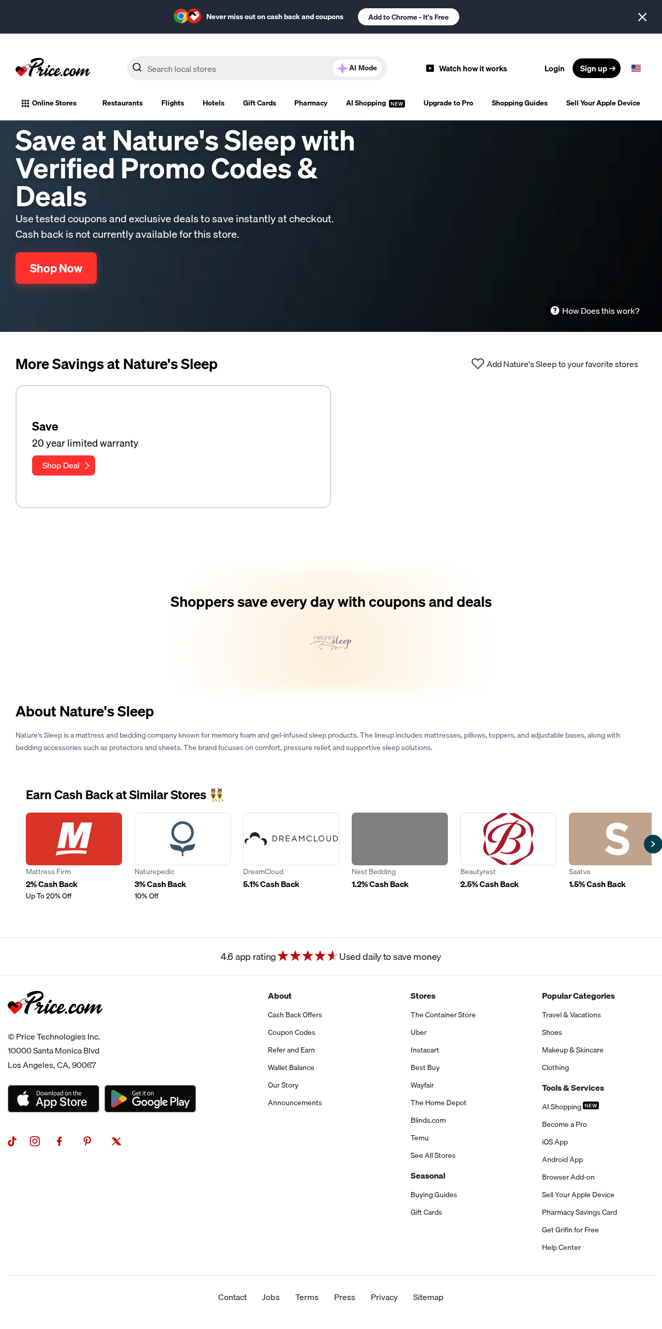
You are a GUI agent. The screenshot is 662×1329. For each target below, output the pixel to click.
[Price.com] (55, 1025)
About (280, 995)
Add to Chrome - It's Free (408, 17)
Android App (562, 1159)
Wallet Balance (291, 1067)
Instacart (425, 1050)
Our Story (283, 1085)
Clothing (555, 1067)
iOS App (555, 1142)
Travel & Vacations (571, 1014)
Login (555, 68)
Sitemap (428, 1297)
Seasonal (428, 1175)
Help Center (561, 1247)
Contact (232, 1297)
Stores (423, 995)
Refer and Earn (291, 1050)
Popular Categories (578, 995)
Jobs (271, 1297)
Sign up (593, 68)
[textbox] (636, 68)
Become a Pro (564, 1124)
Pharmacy (310, 103)
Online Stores (54, 103)
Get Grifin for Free (570, 1229)
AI (363, 67)
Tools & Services (573, 1087)
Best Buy (425, 1067)
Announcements (295, 1102)
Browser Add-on (568, 1177)
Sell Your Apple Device (603, 103)
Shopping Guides (520, 103)
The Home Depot (439, 1102)
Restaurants (122, 103)
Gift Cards (259, 103)
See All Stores (433, 1155)
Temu (420, 1137)
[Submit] (137, 70)
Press (344, 1297)
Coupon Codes (291, 1032)
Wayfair (422, 1085)
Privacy (384, 1297)
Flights (172, 103)
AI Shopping (366, 103)
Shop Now (56, 268)
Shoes (552, 1032)
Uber (419, 1032)
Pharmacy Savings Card (579, 1212)
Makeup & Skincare (573, 1050)
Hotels (213, 103)
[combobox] (257, 68)
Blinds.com (428, 1120)
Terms (307, 1297)
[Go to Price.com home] (53, 68)
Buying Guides (434, 1194)
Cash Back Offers (295, 1014)
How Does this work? (600, 310)
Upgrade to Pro (448, 103)
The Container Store (443, 1014)
